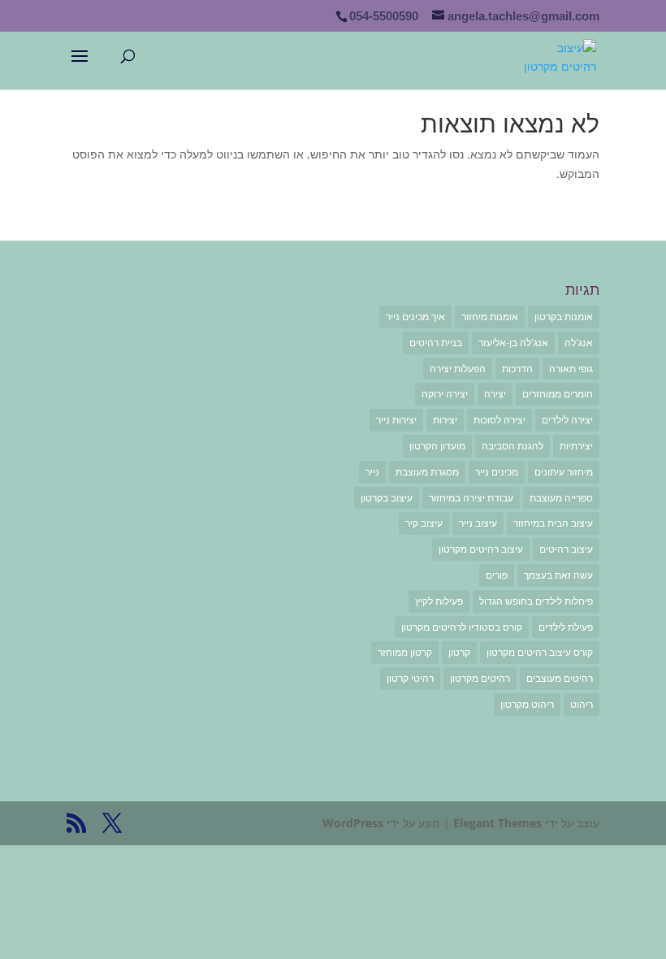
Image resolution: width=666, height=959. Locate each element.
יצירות (445, 420)
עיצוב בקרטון (387, 498)
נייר (372, 472)
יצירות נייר (396, 420)
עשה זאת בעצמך (558, 575)
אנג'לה (578, 342)
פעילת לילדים (565, 627)
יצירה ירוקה (445, 394)
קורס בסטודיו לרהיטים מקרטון (461, 627)
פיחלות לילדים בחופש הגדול (536, 601)
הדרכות (517, 368)
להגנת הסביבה (512, 446)
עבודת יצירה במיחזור (471, 498)
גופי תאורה (571, 368)
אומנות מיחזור (489, 316)
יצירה (495, 394)
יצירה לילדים (567, 420)
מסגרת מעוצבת (427, 472)
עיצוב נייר (478, 523)
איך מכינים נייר (415, 316)
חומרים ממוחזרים (557, 394)
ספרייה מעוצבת (561, 498)
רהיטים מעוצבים (559, 678)
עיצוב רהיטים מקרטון (481, 549)
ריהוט (581, 704)
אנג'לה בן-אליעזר (513, 342)
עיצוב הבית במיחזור (553, 523)
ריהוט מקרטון (527, 704)
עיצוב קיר (424, 523)
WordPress (352, 823)
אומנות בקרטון (563, 316)
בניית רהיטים (435, 342)
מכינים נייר (496, 472)
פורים (497, 575)
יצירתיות (576, 446)
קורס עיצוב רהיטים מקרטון (540, 652)
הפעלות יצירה (458, 368)
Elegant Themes (497, 823)
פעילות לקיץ (439, 601)
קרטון (459, 652)
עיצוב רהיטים (566, 549)
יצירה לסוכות (499, 420)
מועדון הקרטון (437, 446)
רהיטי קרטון (410, 678)
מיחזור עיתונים (563, 472)
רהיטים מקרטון (480, 678)
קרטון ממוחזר (405, 652)
